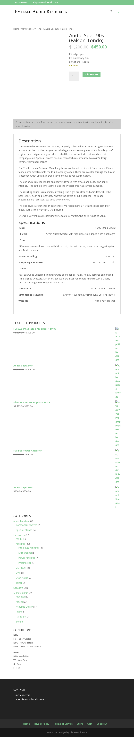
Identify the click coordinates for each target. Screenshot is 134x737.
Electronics (19, 535)
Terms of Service (63, 723)
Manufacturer (27, 28)
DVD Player (22, 577)
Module (20, 538)
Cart (89, 723)
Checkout (102, 723)
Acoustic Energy (24, 606)
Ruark (19, 611)
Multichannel (25, 552)
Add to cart (91, 74)
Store (80, 723)
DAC (18, 572)
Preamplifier (24, 562)
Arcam (19, 601)
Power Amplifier (26, 557)
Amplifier (20, 543)
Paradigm (21, 616)
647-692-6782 (21, 2)
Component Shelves (26, 524)
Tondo (39, 28)
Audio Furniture (21, 521)
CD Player (21, 567)
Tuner (19, 582)
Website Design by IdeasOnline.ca (67, 732)
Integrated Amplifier (28, 547)
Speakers (18, 587)
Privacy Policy (41, 723)
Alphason (21, 596)
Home (16, 28)
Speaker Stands (24, 529)
